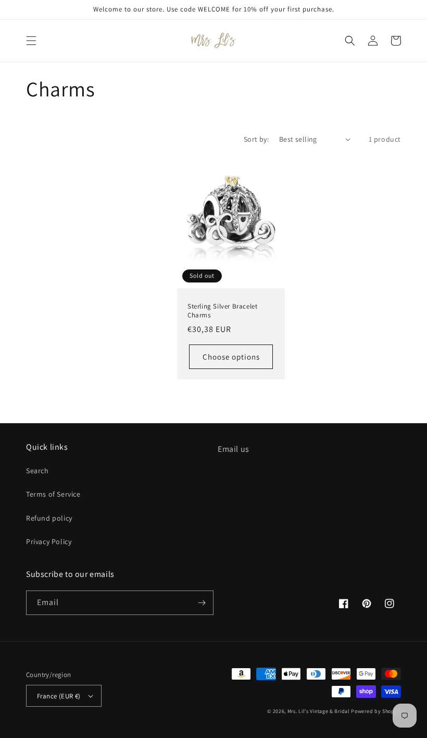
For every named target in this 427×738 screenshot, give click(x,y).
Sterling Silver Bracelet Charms (222, 310)
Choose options (231, 357)
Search (37, 470)
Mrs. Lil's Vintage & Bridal (318, 711)
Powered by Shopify (376, 711)
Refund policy (49, 518)
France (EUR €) (59, 696)
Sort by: (256, 139)
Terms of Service (53, 494)
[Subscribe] (201, 603)
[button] (31, 40)
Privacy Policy (48, 541)
